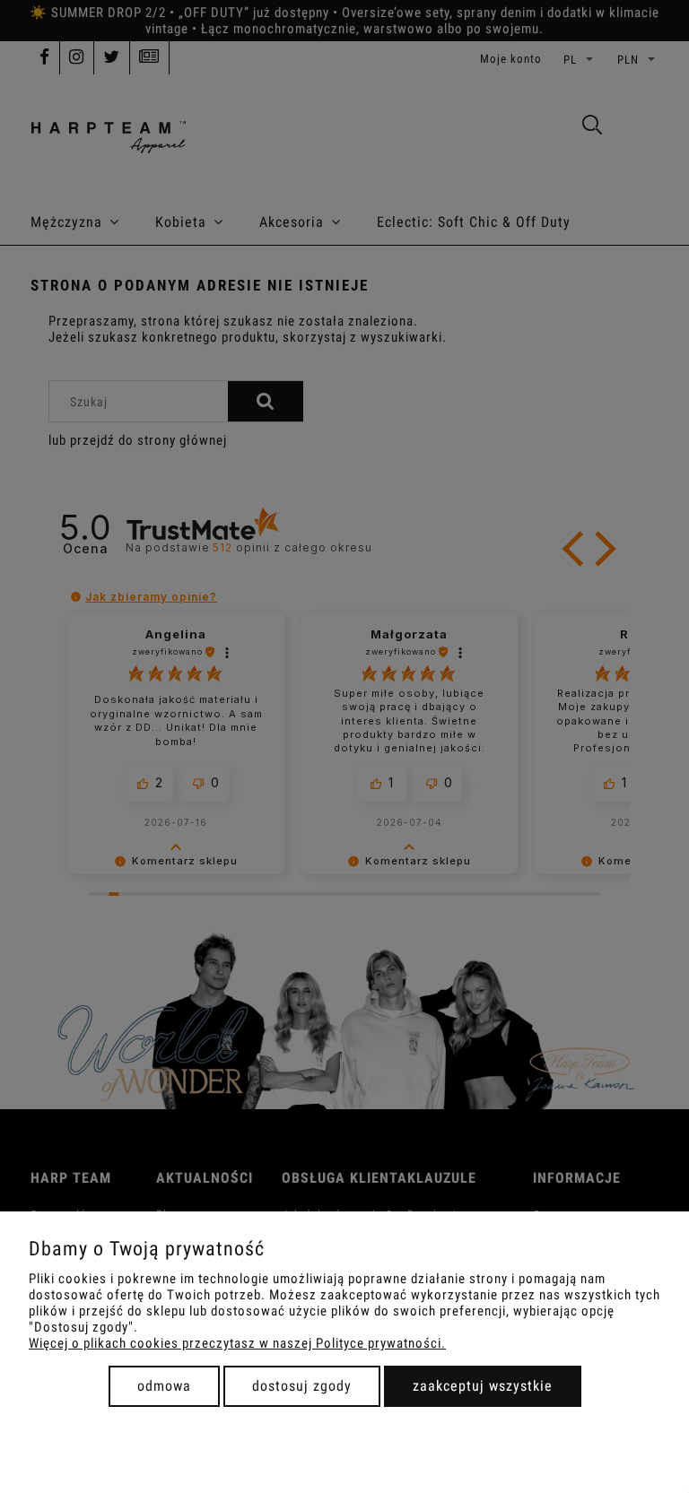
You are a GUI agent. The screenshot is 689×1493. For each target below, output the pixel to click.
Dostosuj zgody (302, 1385)
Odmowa (164, 1385)
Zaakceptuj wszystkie (483, 1385)
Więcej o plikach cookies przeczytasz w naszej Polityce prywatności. (237, 1343)
